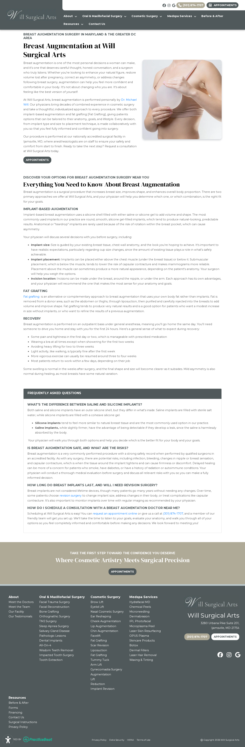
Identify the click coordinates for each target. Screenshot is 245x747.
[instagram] (168, 5)
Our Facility (16, 611)
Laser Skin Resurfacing (145, 631)
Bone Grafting (49, 611)
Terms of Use (143, 739)
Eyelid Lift (97, 607)
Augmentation (101, 674)
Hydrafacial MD (139, 602)
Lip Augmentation (103, 626)
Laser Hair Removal (143, 655)
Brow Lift (97, 602)
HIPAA (130, 739)
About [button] (69, 16)
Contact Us (97, 24)
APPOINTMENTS (225, 636)
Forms (13, 707)
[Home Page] (31, 14)
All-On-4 (45, 645)
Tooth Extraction (51, 660)
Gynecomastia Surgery (106, 669)
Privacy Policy (18, 727)
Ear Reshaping (101, 616)
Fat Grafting (99, 640)
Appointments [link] (224, 5)
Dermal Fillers (139, 650)
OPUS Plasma (139, 635)
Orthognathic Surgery (54, 616)
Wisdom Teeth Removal (56, 650)
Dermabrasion (139, 616)
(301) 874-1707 (192, 5)
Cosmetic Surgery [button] (145, 16)
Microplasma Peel (142, 626)
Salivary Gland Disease (54, 631)
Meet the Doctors (21, 602)
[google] (173, 5)
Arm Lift (96, 664)
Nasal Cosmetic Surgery (107, 611)
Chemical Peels (140, 607)
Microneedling (139, 611)
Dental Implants (50, 640)
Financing (15, 712)
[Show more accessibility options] (8, 739)
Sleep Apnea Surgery (54, 626)
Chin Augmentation (104, 631)
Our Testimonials (20, 616)
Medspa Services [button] (180, 16)
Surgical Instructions (23, 722)
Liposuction (99, 650)
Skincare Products (142, 640)
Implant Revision (102, 689)
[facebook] (163, 5)
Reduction (98, 684)
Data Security (116, 739)
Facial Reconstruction (54, 607)
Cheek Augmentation (106, 621)
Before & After (212, 16)
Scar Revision (100, 645)
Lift (93, 679)
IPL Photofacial (140, 621)
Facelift (95, 635)
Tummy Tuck (100, 660)
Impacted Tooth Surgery (56, 655)
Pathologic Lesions (52, 635)
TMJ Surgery (48, 621)
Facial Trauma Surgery (54, 602)
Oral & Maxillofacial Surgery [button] (103, 16)
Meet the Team (19, 607)
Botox (133, 645)
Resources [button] (72, 24)
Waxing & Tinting (141, 660)
